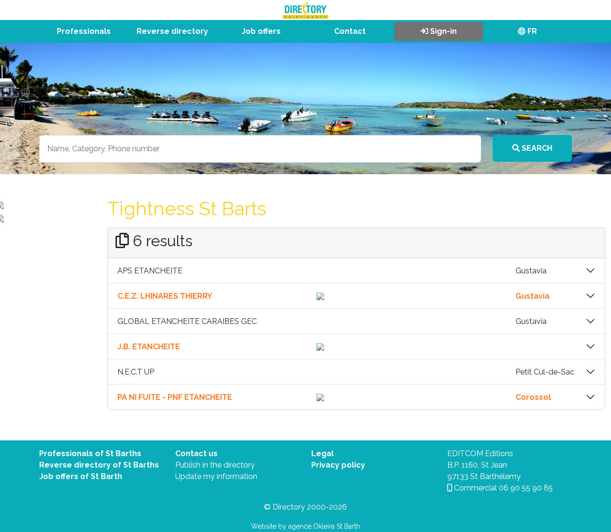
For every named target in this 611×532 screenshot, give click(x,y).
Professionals (84, 31)
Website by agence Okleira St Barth (305, 526)
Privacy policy (338, 464)
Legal (322, 453)
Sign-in (442, 31)
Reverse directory (172, 31)
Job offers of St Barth (80, 476)
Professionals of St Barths (90, 453)
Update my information (216, 476)
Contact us (196, 453)
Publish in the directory (215, 464)
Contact (350, 31)
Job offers (261, 31)
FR (531, 31)
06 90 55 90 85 (526, 487)
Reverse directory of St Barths (99, 464)
